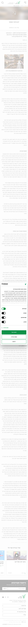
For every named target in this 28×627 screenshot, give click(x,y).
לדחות (14, 341)
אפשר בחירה (14, 336)
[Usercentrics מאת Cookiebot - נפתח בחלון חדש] (8, 284)
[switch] (4, 313)
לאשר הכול (14, 332)
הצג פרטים (5, 327)
